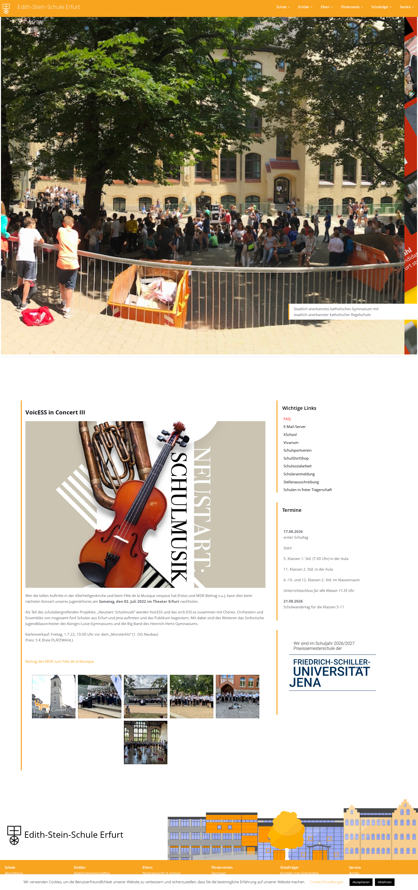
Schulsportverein (298, 450)
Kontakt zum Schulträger (299, 873)
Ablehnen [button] (385, 882)
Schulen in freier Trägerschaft (308, 489)
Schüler (303, 7)
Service (405, 7)
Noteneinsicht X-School (161, 873)
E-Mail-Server (295, 426)
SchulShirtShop (296, 458)
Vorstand (218, 873)
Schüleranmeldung (299, 474)
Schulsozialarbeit (298, 466)
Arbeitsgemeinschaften (92, 873)
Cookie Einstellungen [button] (326, 881)
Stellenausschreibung (301, 481)
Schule (281, 7)
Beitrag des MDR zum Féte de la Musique (60, 661)
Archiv (354, 873)
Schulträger (379, 7)
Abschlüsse (14, 873)
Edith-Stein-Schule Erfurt (48, 7)
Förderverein (350, 7)
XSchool (290, 434)
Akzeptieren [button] (361, 882)
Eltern (325, 7)
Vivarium (291, 442)
